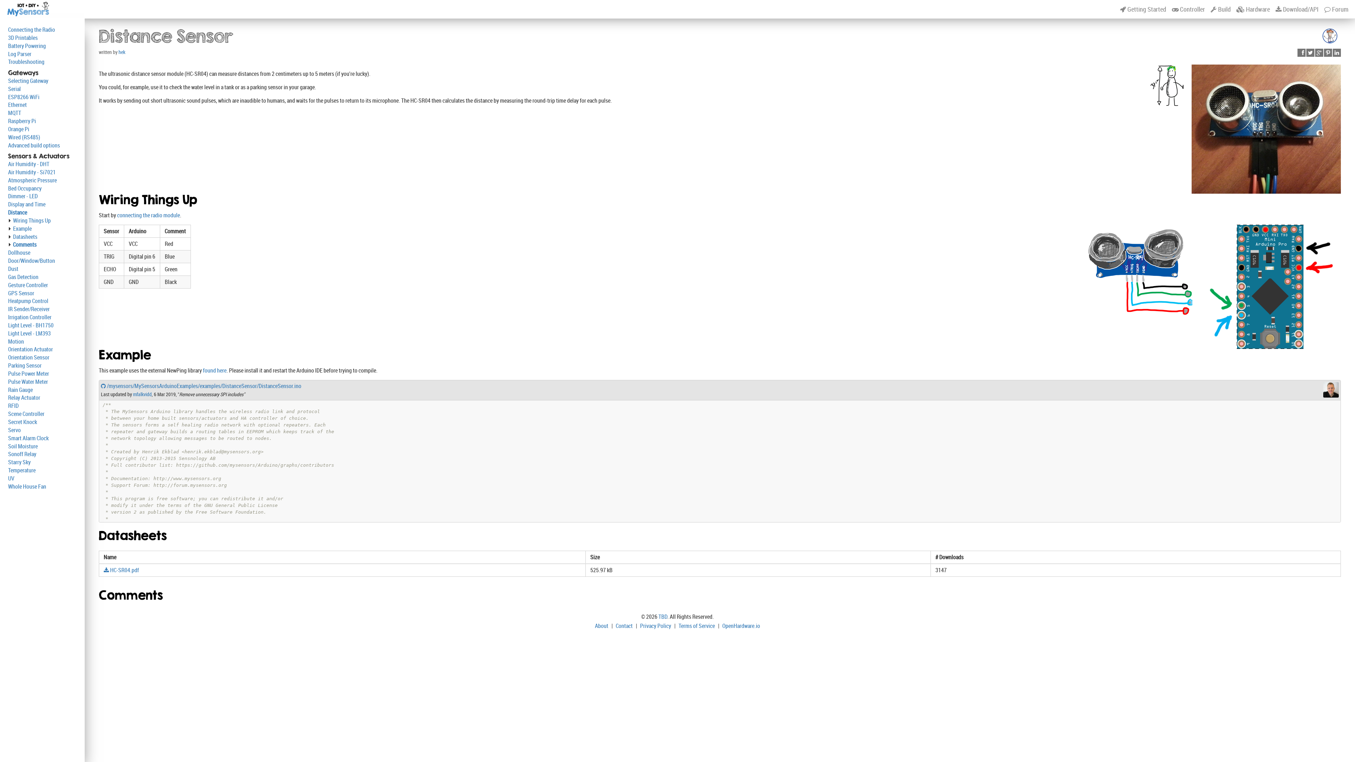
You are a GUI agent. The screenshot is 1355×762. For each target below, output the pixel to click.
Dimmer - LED (23, 196)
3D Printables (23, 38)
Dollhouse (19, 252)
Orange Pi (18, 129)
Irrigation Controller (30, 317)
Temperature (22, 470)
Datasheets (25, 237)
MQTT (14, 113)
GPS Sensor (21, 293)
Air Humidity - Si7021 (32, 172)
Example (22, 228)
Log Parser (19, 54)
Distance (17, 212)
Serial (14, 89)
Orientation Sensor (28, 357)
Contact (624, 626)
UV (11, 478)
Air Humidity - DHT (28, 164)
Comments (25, 244)
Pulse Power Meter (28, 373)
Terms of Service (697, 626)
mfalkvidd (142, 394)
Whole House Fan (27, 486)
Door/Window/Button (31, 261)
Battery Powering (27, 46)
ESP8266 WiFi (24, 97)
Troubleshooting (26, 62)
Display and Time (27, 204)
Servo (14, 430)
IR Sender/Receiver (29, 309)
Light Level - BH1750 (31, 325)
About (601, 626)
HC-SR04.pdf (124, 570)
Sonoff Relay (22, 454)
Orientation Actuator (30, 349)
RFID (13, 406)
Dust (13, 269)
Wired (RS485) (24, 137)
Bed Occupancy (25, 188)
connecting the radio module (148, 215)
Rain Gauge (20, 390)
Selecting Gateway (28, 81)
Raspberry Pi (22, 121)
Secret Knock (22, 422)
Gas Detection (23, 277)
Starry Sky (19, 462)
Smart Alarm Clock (28, 438)
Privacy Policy (655, 626)
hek (122, 52)
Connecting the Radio (31, 30)
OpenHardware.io (741, 626)
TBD (662, 617)
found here (215, 370)
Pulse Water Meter (28, 382)
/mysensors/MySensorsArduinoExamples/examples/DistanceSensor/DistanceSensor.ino (203, 386)
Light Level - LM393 (29, 333)
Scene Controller (26, 414)
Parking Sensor (25, 365)
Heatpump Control (28, 301)
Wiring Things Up (32, 220)
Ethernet (17, 105)
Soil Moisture (23, 446)
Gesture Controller (28, 285)
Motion (16, 341)
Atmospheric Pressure (32, 180)
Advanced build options (34, 145)
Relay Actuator (24, 397)
